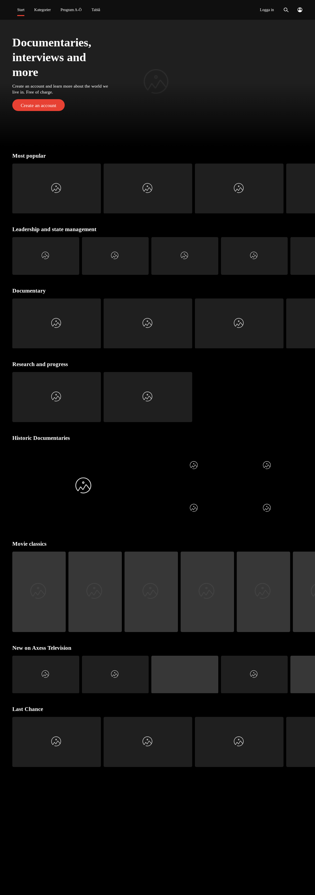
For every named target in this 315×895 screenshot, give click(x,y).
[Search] (286, 10)
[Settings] (300, 9)
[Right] (309, 189)
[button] (157, 83)
